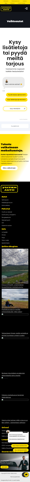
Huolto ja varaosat (21, 3)
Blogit (6, 3)
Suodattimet (15, 126)
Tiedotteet (12, 3)
